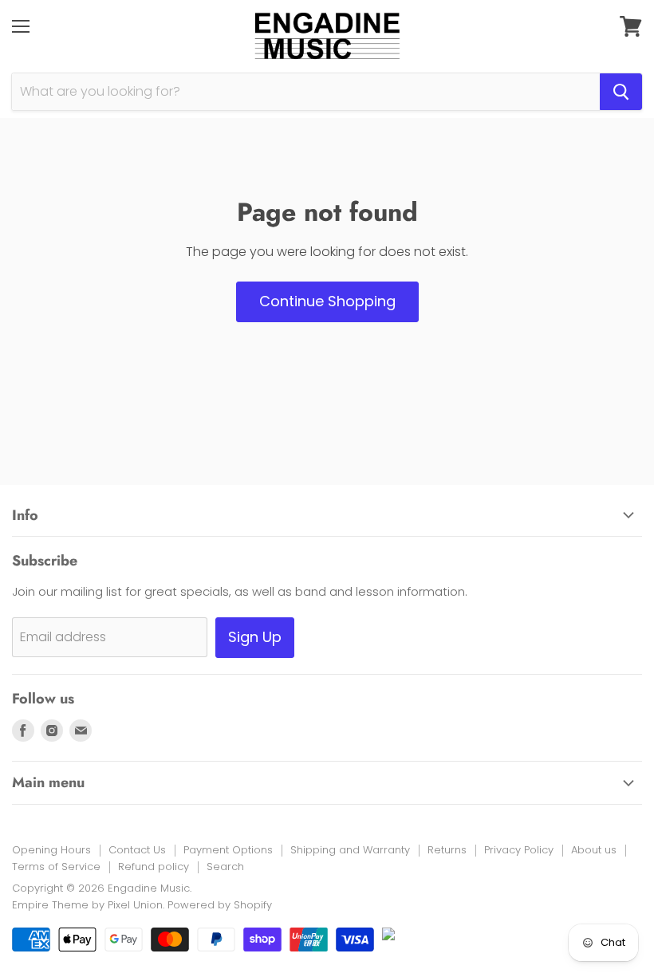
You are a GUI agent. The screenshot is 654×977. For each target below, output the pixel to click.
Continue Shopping (327, 301)
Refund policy (153, 866)
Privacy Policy (519, 849)
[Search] (621, 91)
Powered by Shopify (219, 904)
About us (594, 849)
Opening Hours (51, 849)
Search (225, 866)
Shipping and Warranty (350, 849)
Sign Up (255, 637)
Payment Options (228, 849)
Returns (447, 849)
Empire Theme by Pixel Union (87, 904)
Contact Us (137, 849)
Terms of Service (56, 866)
